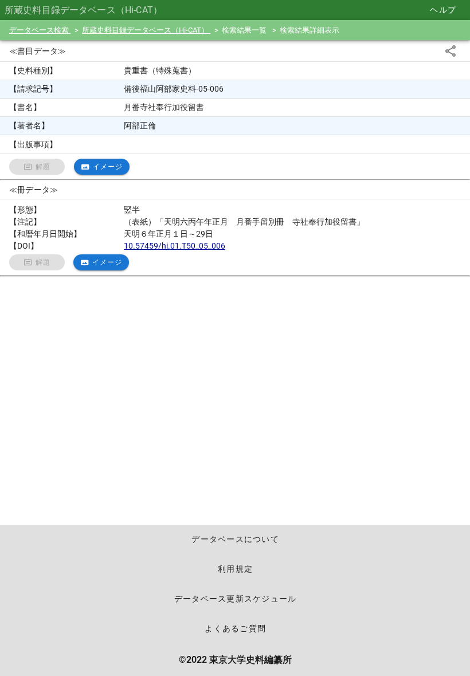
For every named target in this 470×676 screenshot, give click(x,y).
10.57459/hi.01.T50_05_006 (174, 245)
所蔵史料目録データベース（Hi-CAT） (146, 30)
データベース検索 (39, 30)
